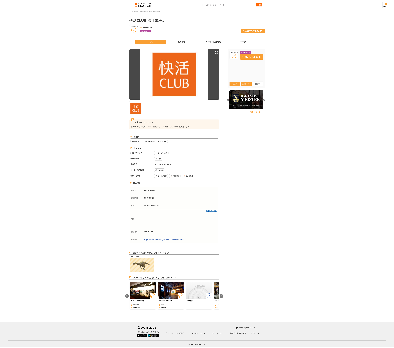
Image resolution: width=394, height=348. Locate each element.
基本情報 (181, 41)
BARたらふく (192, 300)
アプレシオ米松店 (137, 300)
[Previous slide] (127, 296)
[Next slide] (221, 296)
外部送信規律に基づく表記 (238, 333)
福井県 (141, 12)
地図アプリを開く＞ (211, 211)
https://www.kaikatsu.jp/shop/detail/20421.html (164, 239)
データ (243, 41)
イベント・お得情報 (212, 41)
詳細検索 (136, 12)
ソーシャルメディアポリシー (197, 333)
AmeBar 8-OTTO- (165, 300)
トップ (131, 12)
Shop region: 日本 (246, 328)
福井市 (146, 12)
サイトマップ (255, 333)
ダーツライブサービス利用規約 (174, 333)
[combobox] (228, 5)
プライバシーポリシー (218, 333)
